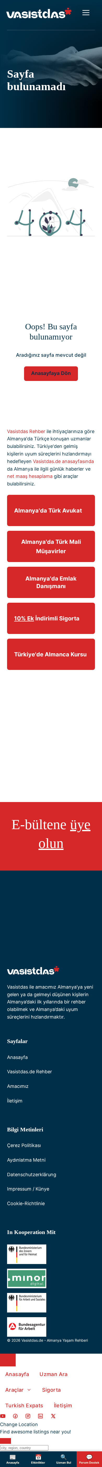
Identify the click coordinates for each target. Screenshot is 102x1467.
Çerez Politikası (24, 1145)
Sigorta (51, 1390)
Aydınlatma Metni (26, 1160)
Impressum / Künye (28, 1189)
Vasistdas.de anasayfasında (63, 461)
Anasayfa (17, 1057)
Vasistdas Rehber (26, 431)
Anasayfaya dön (51, 373)
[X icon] (53, 1417)
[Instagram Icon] (28, 1417)
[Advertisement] (51, 730)
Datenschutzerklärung (31, 1174)
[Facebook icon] (2, 1417)
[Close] (5, 1441)
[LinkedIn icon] (40, 1417)
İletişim (14, 1101)
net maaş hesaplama (30, 476)
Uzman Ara (53, 1374)
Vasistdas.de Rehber (29, 1071)
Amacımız (18, 1086)
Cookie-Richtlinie (26, 1203)
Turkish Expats (24, 1405)
